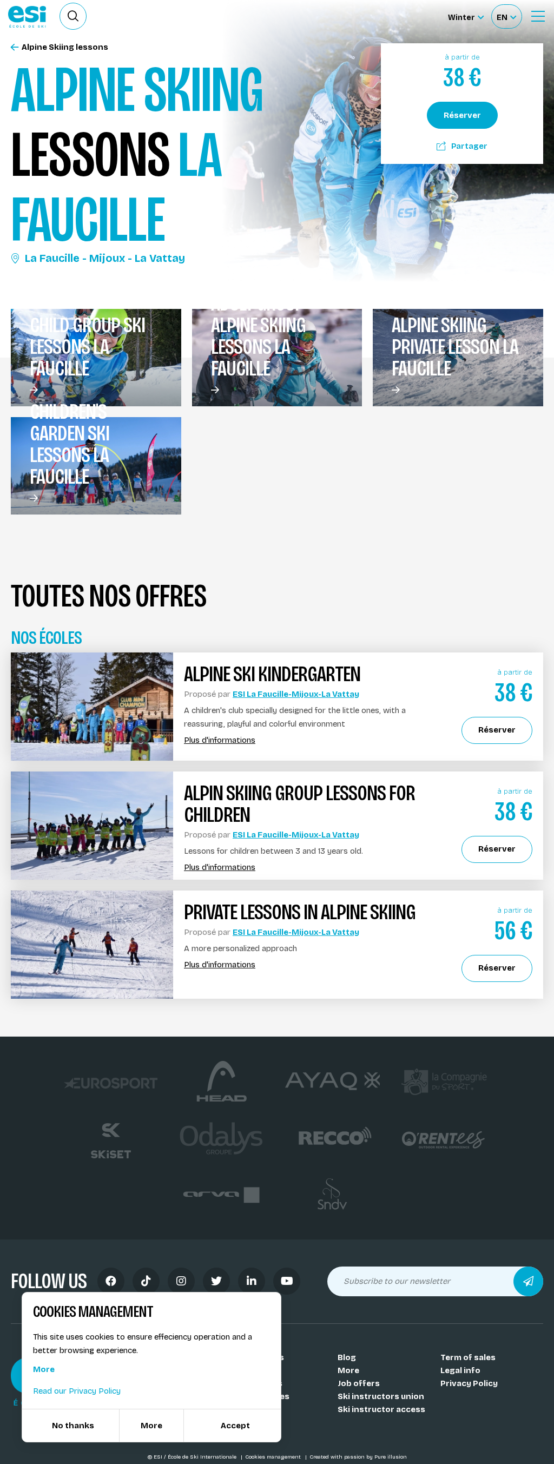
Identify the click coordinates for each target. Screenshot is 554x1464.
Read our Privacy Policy (77, 1391)
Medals (250, 1409)
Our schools (259, 1357)
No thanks (73, 1425)
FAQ (242, 1422)
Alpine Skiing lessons (65, 47)
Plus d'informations (219, 740)
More (348, 1370)
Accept (235, 1425)
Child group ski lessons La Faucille (87, 346)
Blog (347, 1357)
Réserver (462, 115)
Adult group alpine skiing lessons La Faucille (258, 336)
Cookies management (273, 1457)
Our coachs (258, 1370)
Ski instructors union (381, 1396)
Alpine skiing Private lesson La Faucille (455, 346)
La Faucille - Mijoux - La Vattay (105, 258)
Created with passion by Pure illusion (358, 1457)
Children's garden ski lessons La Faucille (69, 444)
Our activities (262, 1396)
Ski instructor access (381, 1409)
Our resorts (258, 1383)
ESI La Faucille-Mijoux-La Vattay (296, 694)
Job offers (359, 1383)
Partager (469, 146)
